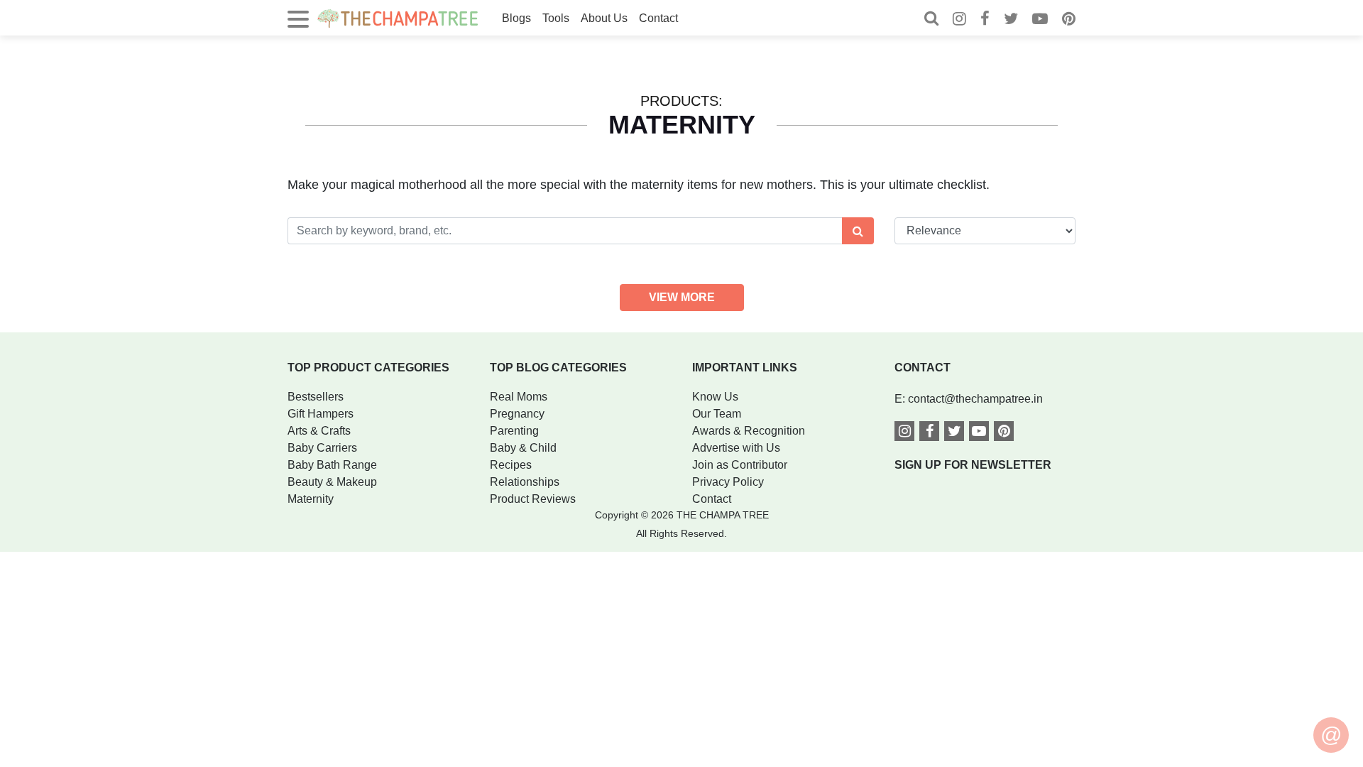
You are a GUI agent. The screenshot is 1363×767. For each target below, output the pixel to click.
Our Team (716, 414)
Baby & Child (523, 448)
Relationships (524, 482)
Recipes (511, 465)
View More (682, 297)
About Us (604, 18)
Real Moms (518, 397)
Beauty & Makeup (332, 482)
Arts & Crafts (319, 431)
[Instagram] (959, 20)
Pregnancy (517, 414)
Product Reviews (533, 499)
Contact (658, 18)
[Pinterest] (1068, 20)
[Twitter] (1011, 20)
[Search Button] (858, 230)
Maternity (311, 499)
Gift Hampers (321, 414)
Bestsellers (316, 397)
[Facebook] (985, 20)
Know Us (715, 397)
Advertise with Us (736, 448)
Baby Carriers (322, 448)
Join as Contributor (739, 465)
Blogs (516, 18)
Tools (555, 18)
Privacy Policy (728, 482)
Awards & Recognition (748, 431)
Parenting (514, 431)
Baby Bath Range (332, 465)
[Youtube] (1040, 20)
